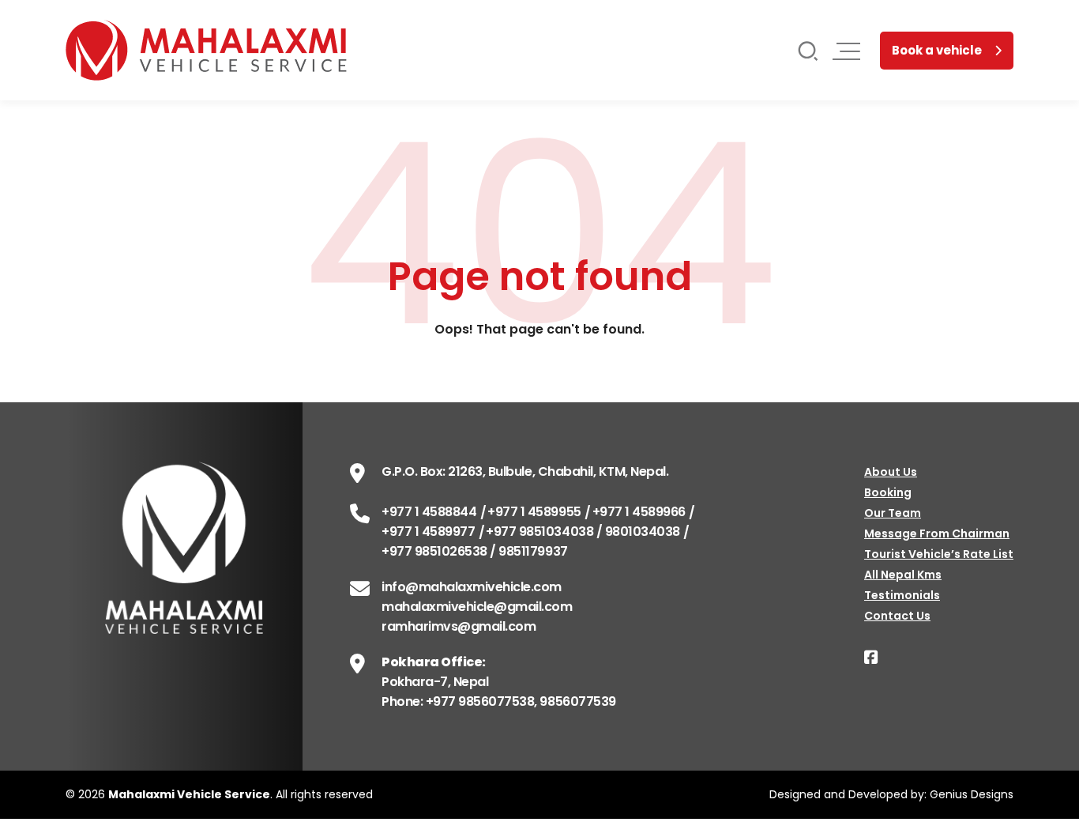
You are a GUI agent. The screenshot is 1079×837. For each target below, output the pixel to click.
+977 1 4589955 (534, 512)
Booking (888, 492)
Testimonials (902, 595)
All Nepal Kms (903, 575)
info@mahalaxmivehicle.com (472, 587)
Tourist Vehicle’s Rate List (938, 554)
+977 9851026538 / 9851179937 (475, 551)
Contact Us (897, 616)
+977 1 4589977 (428, 531)
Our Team (892, 513)
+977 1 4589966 (639, 512)
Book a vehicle (937, 50)
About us (890, 472)
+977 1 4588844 (429, 512)
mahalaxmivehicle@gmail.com (477, 607)
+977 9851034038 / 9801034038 (583, 531)
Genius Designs (971, 794)
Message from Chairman (936, 533)
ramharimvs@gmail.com (459, 626)
